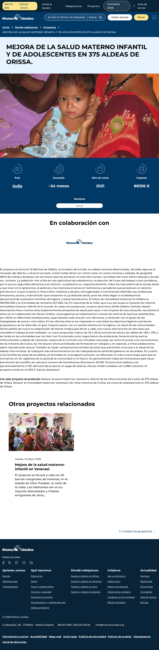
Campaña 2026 (113, 6)
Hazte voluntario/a (117, 586)
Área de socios (142, 6)
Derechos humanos (42, 597)
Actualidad (148, 570)
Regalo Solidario (116, 602)
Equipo (6, 576)
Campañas (146, 592)
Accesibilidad (38, 636)
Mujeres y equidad (41, 592)
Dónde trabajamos (26, 27)
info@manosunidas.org (110, 624)
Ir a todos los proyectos (135, 531)
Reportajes (146, 581)
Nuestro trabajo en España (85, 592)
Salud (34, 581)
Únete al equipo (47, 6)
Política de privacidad (92, 636)
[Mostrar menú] (153, 17)
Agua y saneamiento (42, 586)
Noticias (145, 576)
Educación (37, 576)
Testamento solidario (119, 592)
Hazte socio (113, 581)
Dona (141, 17)
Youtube (24, 563)
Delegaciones (74, 6)
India (17, 186)
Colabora (114, 570)
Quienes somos (13, 570)
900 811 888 (8, 6)
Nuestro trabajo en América (86, 581)
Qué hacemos (41, 570)
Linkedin (31, 563)
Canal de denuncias (14, 642)
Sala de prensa (148, 597)
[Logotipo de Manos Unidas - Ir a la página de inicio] (18, 19)
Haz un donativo (116, 576)
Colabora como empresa (121, 597)
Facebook (3, 562)
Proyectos (93, 6)
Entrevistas (146, 586)
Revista (144, 602)
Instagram (16, 563)
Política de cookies (120, 636)
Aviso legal (70, 636)
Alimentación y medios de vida (48, 602)
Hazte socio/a (120, 17)
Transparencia (10, 586)
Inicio (5, 27)
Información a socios (15, 636)
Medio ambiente (40, 607)
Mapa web (55, 636)
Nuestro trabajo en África (85, 576)
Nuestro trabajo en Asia (84, 586)
